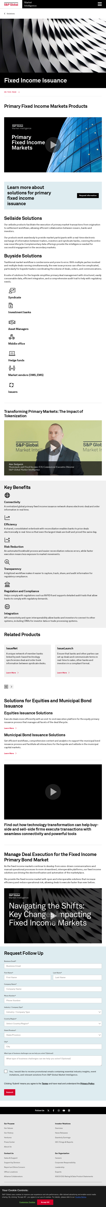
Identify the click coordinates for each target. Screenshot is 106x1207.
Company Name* (10, 984)
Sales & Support (10, 1158)
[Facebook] (53, 1110)
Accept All (45, 1202)
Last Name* (57, 973)
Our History (8, 1133)
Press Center (9, 1142)
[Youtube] (64, 1110)
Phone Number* (10, 996)
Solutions (10, 14)
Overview (59, 1128)
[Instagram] (59, 1110)
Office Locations (11, 1172)
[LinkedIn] (69, 1110)
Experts (58, 1172)
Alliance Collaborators (13, 1176)
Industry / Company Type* (13, 1007)
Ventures (8, 1137)
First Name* (8, 973)
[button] (53, 145)
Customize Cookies (27, 1202)
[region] (53, 1196)
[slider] (53, 667)
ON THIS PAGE (10, 92)
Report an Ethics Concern (14, 1167)
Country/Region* (10, 1019)
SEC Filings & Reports (64, 1142)
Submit (9, 1092)
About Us (8, 1147)
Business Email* (10, 961)
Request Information (88, 195)
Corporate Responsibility (65, 1162)
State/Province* (10, 1030)
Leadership (59, 1167)
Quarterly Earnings (62, 1137)
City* (6, 1042)
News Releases (61, 1133)
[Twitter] (48, 1110)
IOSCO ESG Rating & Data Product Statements (74, 1176)
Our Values (8, 1128)
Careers (58, 1158)
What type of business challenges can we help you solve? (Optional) (28, 1053)
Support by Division (12, 1162)
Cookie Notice (80, 1197)
